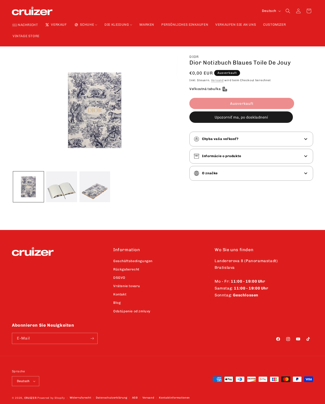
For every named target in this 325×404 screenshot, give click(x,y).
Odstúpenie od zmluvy (131, 311)
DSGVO (119, 278)
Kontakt (119, 294)
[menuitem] (25, 25)
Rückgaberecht (126, 269)
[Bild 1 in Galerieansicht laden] (28, 186)
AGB (135, 397)
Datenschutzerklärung (111, 397)
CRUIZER (30, 397)
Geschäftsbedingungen (133, 261)
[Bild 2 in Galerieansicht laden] (61, 186)
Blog (117, 303)
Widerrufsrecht (80, 397)
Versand (217, 80)
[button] (288, 11)
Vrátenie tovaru (126, 286)
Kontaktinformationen (174, 397)
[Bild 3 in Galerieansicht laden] (94, 186)
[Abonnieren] (92, 338)
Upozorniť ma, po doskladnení (241, 117)
